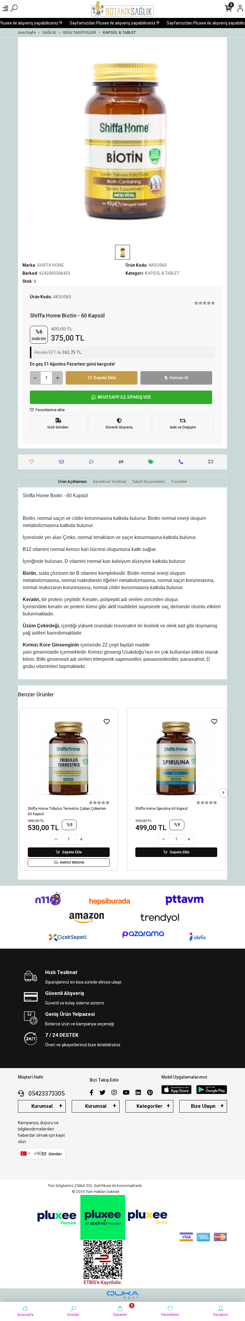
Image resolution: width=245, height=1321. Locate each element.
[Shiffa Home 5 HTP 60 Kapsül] (176, 758)
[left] (22, 792)
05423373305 (46, 1093)
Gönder (55, 1154)
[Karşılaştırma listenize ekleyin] (122, 462)
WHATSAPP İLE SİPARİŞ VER (124, 397)
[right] (223, 792)
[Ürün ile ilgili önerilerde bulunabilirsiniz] (212, 462)
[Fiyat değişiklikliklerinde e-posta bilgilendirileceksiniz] (152, 462)
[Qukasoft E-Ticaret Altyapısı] (122, 1295)
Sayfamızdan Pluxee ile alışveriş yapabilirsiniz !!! (102, 23)
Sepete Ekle (105, 377)
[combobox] (25, 1153)
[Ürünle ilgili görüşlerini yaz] (93, 462)
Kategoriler (150, 1106)
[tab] (72, 482)
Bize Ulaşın (203, 1106)
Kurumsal (42, 1106)
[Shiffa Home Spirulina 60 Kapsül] (69, 758)
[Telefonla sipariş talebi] (182, 462)
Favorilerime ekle (50, 410)
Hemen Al (178, 377)
